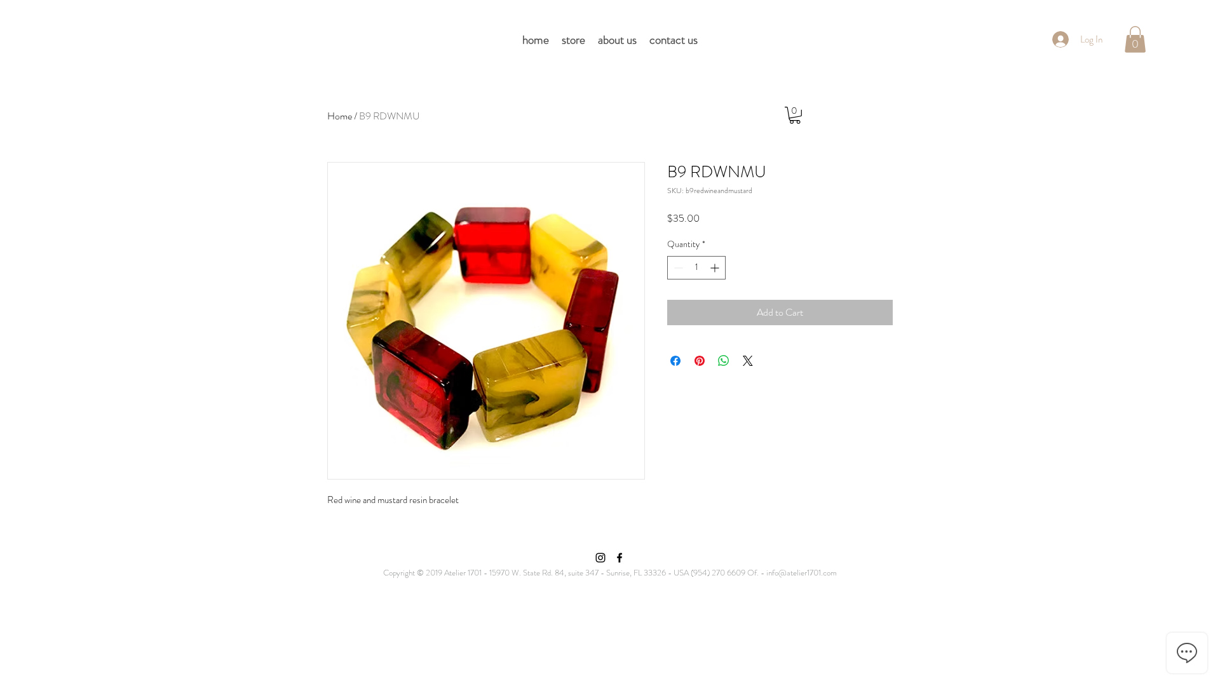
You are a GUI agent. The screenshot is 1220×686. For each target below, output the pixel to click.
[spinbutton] (696, 268)
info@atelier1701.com (801, 573)
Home (339, 116)
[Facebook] (619, 557)
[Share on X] (748, 360)
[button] (1135, 39)
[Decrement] (677, 268)
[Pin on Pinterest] (699, 360)
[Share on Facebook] (675, 360)
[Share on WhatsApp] (723, 360)
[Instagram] (600, 557)
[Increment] (716, 268)
